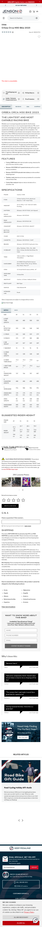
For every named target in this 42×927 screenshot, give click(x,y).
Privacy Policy (29, 912)
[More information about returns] (38, 93)
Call (22, 882)
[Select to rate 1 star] (4, 500)
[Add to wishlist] (39, 37)
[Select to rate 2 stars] (8, 500)
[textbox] (21, 522)
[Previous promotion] (5, 5)
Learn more (28, 526)
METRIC (6, 310)
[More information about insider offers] (19, 99)
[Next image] (22, 820)
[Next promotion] (36, 5)
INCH (16, 310)
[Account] (30, 11)
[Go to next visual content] (23, 490)
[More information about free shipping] (19, 93)
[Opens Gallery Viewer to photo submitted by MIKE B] (16, 482)
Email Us (22, 886)
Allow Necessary (21, 917)
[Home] (12, 11)
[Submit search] (36, 18)
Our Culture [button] (20, 898)
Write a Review (10, 506)
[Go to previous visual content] (19, 490)
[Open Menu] (3, 18)
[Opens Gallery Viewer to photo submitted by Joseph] (36, 482)
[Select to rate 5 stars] (23, 500)
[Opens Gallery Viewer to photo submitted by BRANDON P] (26, 482)
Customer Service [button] (20, 893)
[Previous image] (19, 820)
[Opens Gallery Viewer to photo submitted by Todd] (6, 482)
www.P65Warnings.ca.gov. (10, 469)
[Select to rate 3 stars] (13, 500)
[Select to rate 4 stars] (18, 500)
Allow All (21, 923)
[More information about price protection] (38, 99)
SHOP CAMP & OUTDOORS (21, 5)
